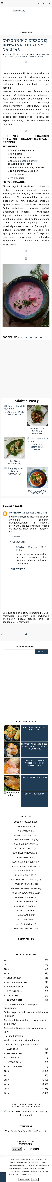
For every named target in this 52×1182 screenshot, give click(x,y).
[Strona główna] (26, 634)
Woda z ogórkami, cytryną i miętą (21, 1040)
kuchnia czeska (24, 848)
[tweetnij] (26, 337)
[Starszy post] (50, 634)
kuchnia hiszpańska (23, 862)
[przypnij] (31, 337)
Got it (35, 1179)
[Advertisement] (26, 370)
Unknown (15, 513)
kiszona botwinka (26, 57)
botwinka (44, 54)
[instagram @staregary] (38, 3)
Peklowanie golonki (34, 794)
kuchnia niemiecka (24, 871)
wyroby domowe (23, 928)
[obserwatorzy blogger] (43, 3)
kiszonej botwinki (29, 161)
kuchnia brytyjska (24, 844)
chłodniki (9, 57)
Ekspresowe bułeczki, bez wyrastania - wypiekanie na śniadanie (34, 746)
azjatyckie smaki (23, 835)
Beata (20, 547)
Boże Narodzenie (24, 822)
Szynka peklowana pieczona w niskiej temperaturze (34, 763)
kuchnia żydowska (24, 906)
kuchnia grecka (24, 857)
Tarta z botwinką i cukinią (37, 447)
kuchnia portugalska (23, 880)
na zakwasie (24, 915)
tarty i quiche (23, 924)
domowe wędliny (23, 840)
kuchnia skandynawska (24, 888)
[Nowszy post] (2, 634)
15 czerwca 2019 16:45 (34, 513)
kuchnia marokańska (24, 866)
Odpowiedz (15, 536)
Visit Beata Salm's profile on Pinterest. (26, 1131)
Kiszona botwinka (13, 1036)
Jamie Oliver (24, 826)
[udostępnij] (21, 337)
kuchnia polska (24, 875)
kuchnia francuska (24, 853)
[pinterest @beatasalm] (49, 3)
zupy (40, 57)
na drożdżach (24, 911)
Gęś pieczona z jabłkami (34, 777)
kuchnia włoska (24, 902)
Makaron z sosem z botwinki (37, 431)
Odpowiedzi (18, 542)
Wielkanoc (24, 831)
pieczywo (23, 919)
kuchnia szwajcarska (24, 893)
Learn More (24, 1179)
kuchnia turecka (23, 897)
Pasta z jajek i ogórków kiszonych (22, 1045)
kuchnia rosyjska (24, 884)
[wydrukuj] (41, 337)
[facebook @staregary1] (33, 3)
